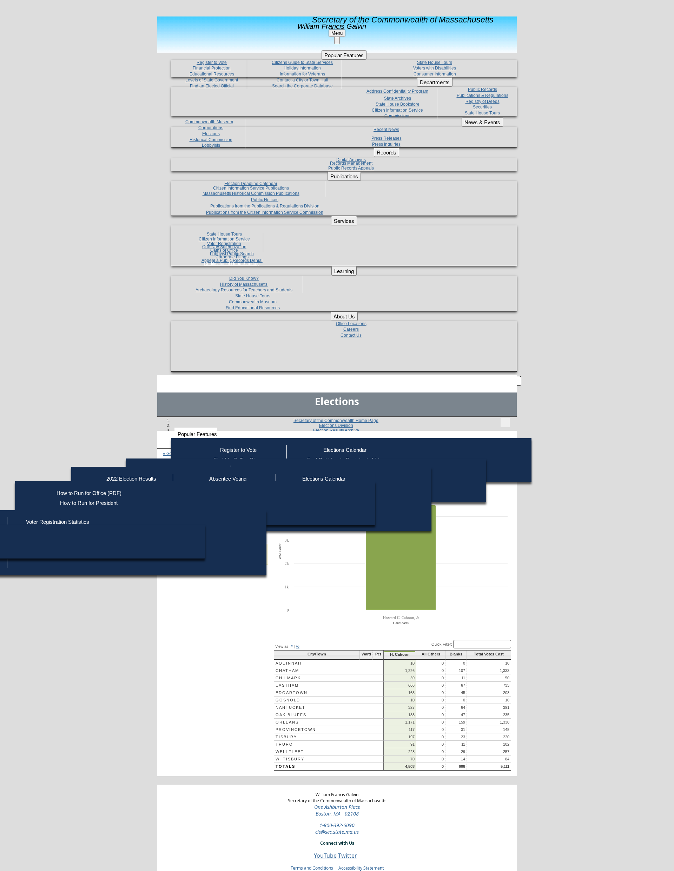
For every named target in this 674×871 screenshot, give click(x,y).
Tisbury (286, 737)
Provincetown (296, 729)
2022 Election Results (131, 479)
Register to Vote (238, 450)
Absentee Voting (227, 479)
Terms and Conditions (312, 868)
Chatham (287, 670)
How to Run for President (89, 503)
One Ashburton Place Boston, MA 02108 (337, 810)
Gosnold (288, 700)
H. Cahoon (400, 654)
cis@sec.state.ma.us (337, 832)
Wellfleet (290, 752)
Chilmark (288, 678)
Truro (284, 744)
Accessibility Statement (361, 868)
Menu (337, 33)
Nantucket (290, 707)
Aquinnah (289, 663)
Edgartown (292, 693)
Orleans (287, 722)
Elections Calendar (344, 450)
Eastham (287, 685)
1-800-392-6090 (337, 825)
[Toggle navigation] (505, 422)
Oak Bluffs (291, 715)
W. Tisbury (290, 759)
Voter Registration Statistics (57, 522)
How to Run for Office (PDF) (89, 493)
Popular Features (197, 434)
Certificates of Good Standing (232, 263)
